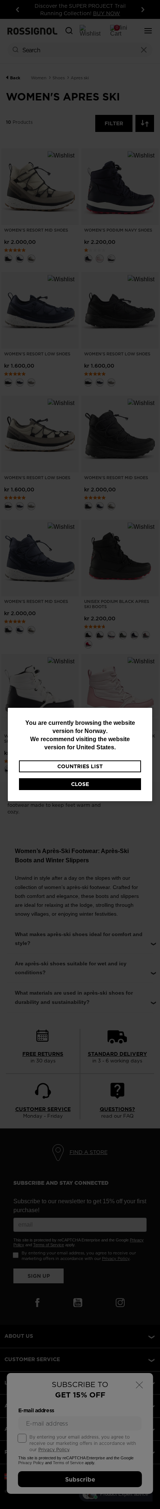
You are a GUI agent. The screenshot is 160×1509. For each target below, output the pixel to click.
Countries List (80, 766)
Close (80, 784)
